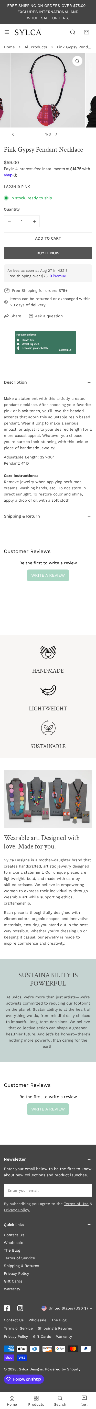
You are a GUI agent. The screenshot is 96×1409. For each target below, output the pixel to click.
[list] (48, 96)
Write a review (48, 575)
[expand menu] (7, 32)
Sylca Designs (31, 1369)
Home (9, 47)
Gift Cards (13, 1281)
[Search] (72, 32)
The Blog (12, 1250)
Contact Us (14, 1235)
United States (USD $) (68, 1308)
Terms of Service (19, 1258)
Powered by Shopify (62, 1369)
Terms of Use (76, 1204)
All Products (36, 47)
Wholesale (13, 1242)
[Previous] (13, 134)
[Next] (56, 134)
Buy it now (48, 253)
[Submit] (85, 1190)
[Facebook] (7, 1308)
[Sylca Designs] (28, 32)
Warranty (12, 1289)
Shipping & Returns (21, 1265)
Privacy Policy (16, 1273)
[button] (86, 32)
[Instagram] (20, 1308)
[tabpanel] (48, 442)
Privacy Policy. (17, 1210)
